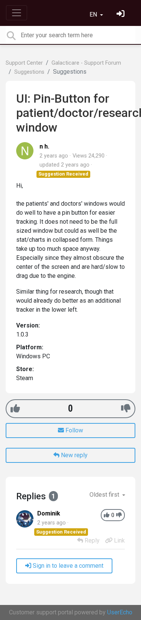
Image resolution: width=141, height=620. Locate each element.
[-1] (125, 408)
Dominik (48, 513)
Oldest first (105, 494)
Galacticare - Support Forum (86, 63)
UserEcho (119, 612)
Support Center (24, 63)
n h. (44, 146)
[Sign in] (121, 14)
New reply (73, 455)
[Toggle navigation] (16, 12)
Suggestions (29, 72)
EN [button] (94, 14)
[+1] (15, 408)
